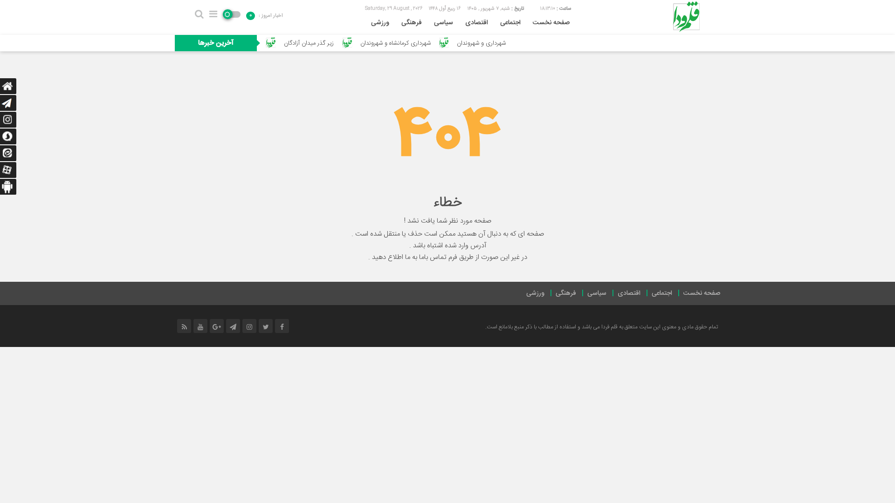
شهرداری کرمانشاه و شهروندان (408, 43)
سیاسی (443, 22)
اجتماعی (510, 22)
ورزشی (380, 22)
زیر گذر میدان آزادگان (322, 43)
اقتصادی (476, 22)
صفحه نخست (551, 22)
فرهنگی (411, 22)
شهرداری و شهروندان (494, 43)
